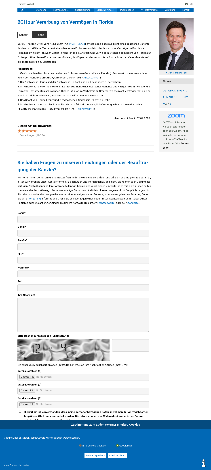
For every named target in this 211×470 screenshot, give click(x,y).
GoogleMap (125, 445)
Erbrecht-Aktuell (25, 4)
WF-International (149, 10)
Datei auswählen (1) (29, 371)
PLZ (20, 254)
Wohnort (23, 267)
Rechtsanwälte (61, 10)
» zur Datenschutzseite (16, 465)
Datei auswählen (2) (29, 384)
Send (41, 35)
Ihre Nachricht (26, 295)
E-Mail (21, 226)
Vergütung (170, 10)
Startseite (41, 10)
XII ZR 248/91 (91, 77)
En (191, 3)
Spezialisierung (82, 10)
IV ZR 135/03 (77, 43)
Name (21, 212)
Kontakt (186, 10)
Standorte (133, 202)
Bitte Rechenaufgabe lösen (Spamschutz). (43, 335)
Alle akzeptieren (117, 455)
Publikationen (127, 10)
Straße (22, 240)
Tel (19, 281)
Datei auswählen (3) (29, 398)
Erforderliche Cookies (94, 445)
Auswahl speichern (95, 455)
